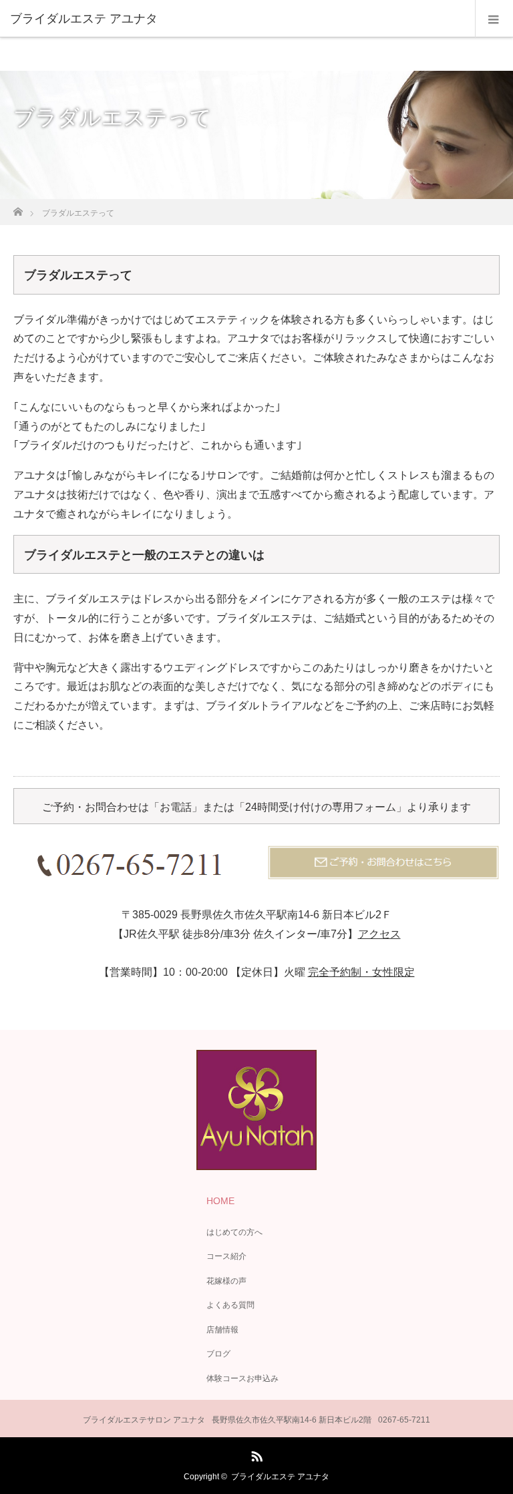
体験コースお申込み (242, 1378)
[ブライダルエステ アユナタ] (236, 18)
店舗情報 (222, 1329)
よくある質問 (230, 1305)
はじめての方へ (234, 1232)
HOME (220, 1200)
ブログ (218, 1353)
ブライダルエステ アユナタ (280, 1476)
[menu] (494, 18)
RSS (255, 1454)
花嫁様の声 (226, 1281)
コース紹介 (226, 1256)
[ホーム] (17, 208)
